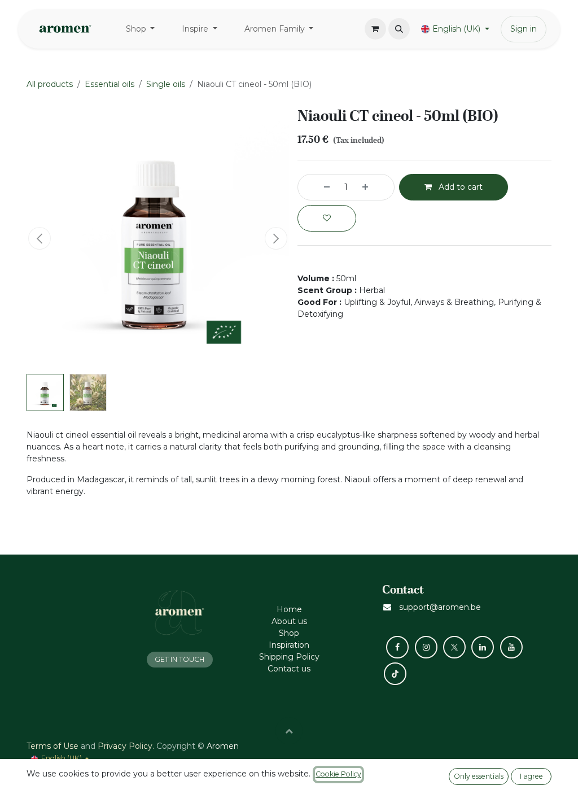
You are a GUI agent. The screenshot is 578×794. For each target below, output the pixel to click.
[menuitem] (140, 29)
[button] (399, 29)
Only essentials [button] (478, 776)
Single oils (165, 84)
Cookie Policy (338, 774)
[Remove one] (316, 187)
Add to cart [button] (459, 187)
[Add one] (375, 187)
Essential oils (109, 84)
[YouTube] (511, 647)
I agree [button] (531, 776)
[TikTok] (395, 673)
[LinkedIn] (482, 647)
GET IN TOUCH (179, 659)
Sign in (523, 29)
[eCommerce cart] (375, 29)
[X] (454, 647)
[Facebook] (397, 647)
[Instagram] (426, 647)
